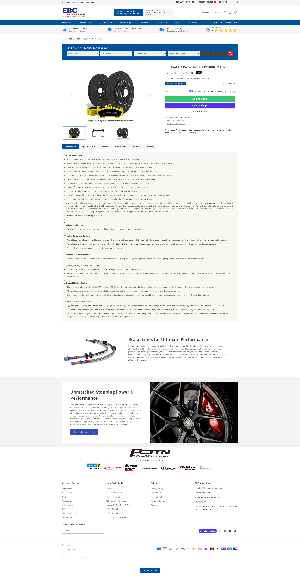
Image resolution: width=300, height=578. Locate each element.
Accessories (67, 501)
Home (64, 39)
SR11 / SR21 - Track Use (116, 517)
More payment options (200, 111)
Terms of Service (158, 501)
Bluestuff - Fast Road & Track (118, 505)
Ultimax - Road (112, 488)
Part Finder (67, 488)
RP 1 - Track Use (113, 509)
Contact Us (67, 517)
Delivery (65, 509)
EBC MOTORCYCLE (205, 2)
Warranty (155, 505)
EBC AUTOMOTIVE (183, 2)
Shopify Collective (70, 513)
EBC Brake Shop (72, 558)
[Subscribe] (101, 530)
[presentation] (71, 95)
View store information (176, 123)
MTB (64, 497)
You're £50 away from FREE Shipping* (78, 2)
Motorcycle (67, 493)
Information (67, 505)
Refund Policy (157, 493)
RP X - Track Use (113, 513)
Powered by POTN (82, 558)
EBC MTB (223, 2)
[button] (225, 12)
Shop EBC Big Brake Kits (84, 432)
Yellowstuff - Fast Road (116, 501)
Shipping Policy (157, 497)
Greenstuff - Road (114, 493)
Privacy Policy (157, 488)
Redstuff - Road (113, 497)
